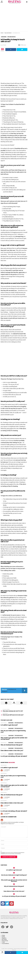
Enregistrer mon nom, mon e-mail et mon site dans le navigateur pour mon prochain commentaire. (12, 853)
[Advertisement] (14, 18)
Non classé (4, 939)
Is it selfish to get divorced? (9, 725)
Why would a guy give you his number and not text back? (14, 738)
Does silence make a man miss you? (12, 750)
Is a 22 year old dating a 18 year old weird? (14, 756)
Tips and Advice (18, 722)
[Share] (10, 952)
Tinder (3, 942)
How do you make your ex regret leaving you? (13, 731)
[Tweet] (22, 952)
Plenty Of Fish (5, 940)
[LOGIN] (26, 2)
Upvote (6, 703)
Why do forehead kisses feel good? (11, 745)
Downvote (21, 703)
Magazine (11, 722)
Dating (3, 935)
